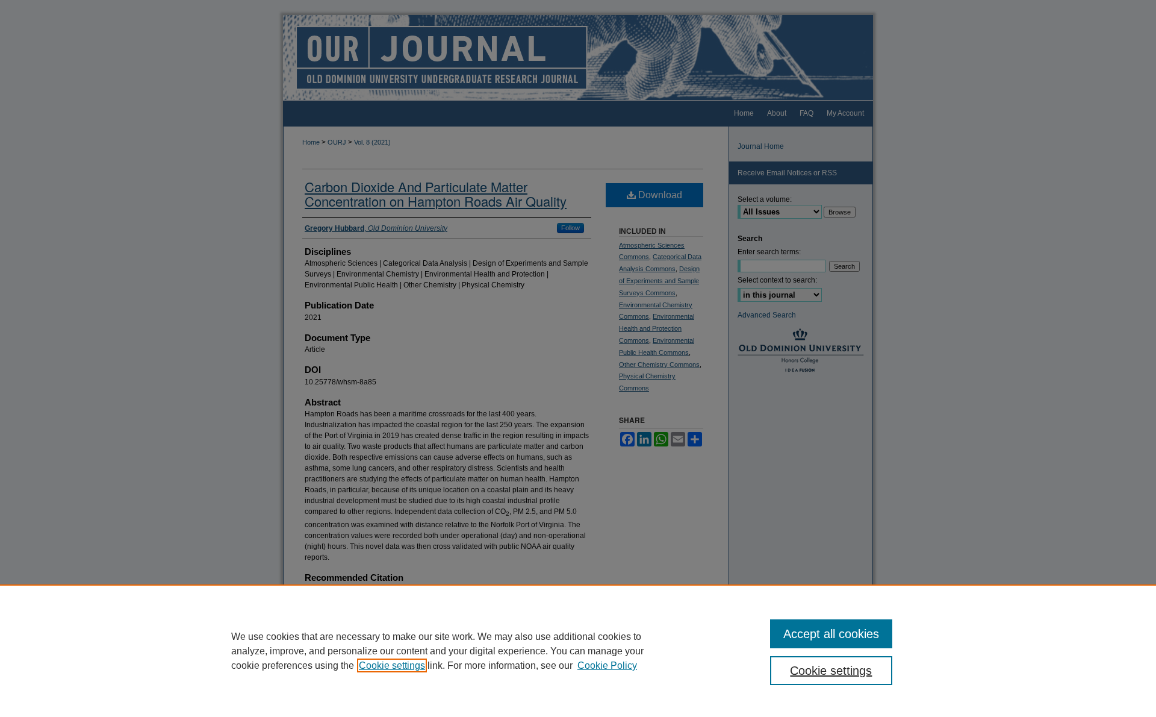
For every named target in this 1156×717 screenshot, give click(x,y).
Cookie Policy (607, 665)
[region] (578, 650)
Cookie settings (392, 665)
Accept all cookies (831, 633)
